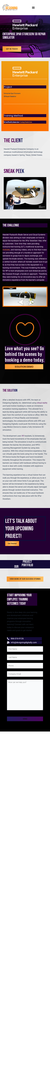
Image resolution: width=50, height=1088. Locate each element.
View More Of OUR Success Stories (25, 579)
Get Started (12, 543)
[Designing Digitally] (12, 7)
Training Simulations (26, 122)
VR (23, 436)
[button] (33, 7)
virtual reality (42, 403)
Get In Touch (12, 49)
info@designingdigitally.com (24, 642)
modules (6, 250)
